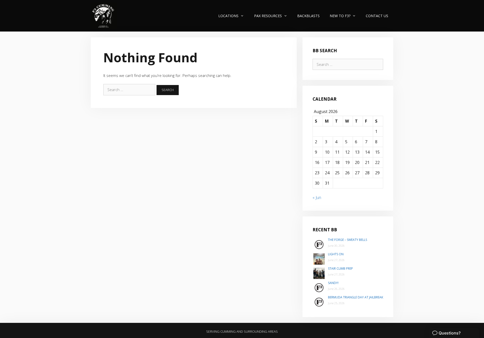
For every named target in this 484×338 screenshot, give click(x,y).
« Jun (317, 197)
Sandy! (333, 283)
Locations (228, 15)
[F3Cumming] (104, 16)
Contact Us (377, 15)
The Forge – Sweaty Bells (347, 240)
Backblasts (308, 15)
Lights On (336, 254)
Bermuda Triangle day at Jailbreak (355, 297)
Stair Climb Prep (340, 268)
